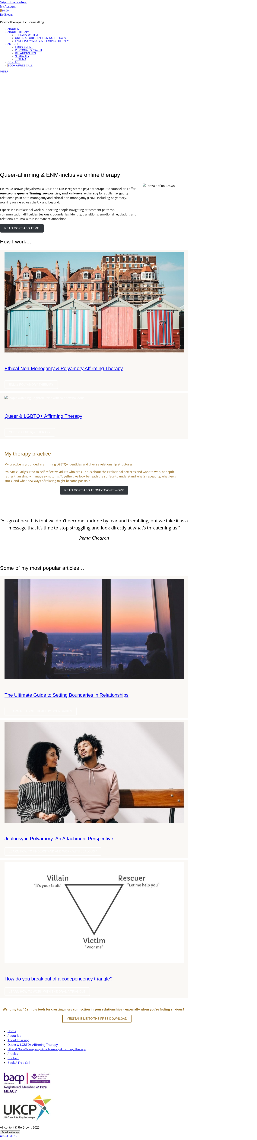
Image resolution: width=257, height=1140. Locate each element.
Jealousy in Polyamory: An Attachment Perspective (59, 838)
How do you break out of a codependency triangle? (59, 979)
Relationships (25, 53)
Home (12, 1031)
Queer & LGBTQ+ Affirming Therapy (40, 37)
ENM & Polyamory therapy (31, 384)
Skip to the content (13, 2)
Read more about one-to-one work (94, 490)
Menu (4, 71)
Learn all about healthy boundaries (40, 711)
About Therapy (19, 31)
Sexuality (22, 56)
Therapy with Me (27, 34)
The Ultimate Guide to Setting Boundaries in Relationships (66, 695)
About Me (14, 28)
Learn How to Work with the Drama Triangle (47, 991)
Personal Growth (28, 50)
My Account (7, 6)
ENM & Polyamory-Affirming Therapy (42, 40)
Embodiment (24, 47)
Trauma (20, 59)
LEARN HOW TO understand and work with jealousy (53, 851)
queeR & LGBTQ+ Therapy (30, 432)
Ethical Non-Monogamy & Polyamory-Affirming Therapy (47, 1049)
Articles (14, 43)
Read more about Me (21, 228)
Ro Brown (6, 14)
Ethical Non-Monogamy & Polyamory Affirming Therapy (64, 368)
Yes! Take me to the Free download (97, 1018)
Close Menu (8, 1135)
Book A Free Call (20, 65)
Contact (14, 62)
